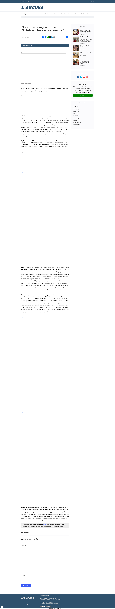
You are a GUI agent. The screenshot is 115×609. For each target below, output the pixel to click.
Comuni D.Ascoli (55, 14)
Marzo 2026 (76, 115)
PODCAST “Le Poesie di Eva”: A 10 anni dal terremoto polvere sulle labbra (86, 47)
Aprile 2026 (75, 113)
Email (22, 569)
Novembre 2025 (77, 122)
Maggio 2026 (76, 111)
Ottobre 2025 (76, 124)
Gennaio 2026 (76, 118)
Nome (22, 563)
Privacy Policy (42, 606)
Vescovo (31, 14)
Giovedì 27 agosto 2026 (25, 1)
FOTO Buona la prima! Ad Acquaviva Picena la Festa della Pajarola (85, 54)
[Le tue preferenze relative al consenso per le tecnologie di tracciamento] (2, 607)
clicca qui (44, 524)
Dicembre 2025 (76, 120)
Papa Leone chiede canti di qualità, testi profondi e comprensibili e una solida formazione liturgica (86, 31)
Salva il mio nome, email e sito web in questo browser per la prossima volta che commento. (36, 581)
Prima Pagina (24, 14)
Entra (83, 95)
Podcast (77, 14)
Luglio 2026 (75, 108)
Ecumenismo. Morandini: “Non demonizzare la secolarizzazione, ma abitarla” (85, 61)
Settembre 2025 (77, 126)
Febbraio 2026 (76, 117)
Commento (24, 545)
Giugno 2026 (76, 110)
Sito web (23, 575)
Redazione (64, 14)
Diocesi (38, 14)
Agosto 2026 (76, 106)
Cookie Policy (48, 606)
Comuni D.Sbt (45, 14)
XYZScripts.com (63, 608)
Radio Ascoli (84, 14)
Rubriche (70, 14)
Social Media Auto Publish (53, 608)
